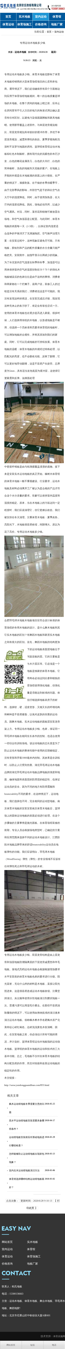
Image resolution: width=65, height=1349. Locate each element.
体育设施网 (59, 1336)
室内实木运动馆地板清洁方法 (24, 1170)
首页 (8, 16)
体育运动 (8, 24)
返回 (54, 52)
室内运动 (41, 16)
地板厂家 (57, 24)
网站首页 (7, 1242)
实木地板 (24, 16)
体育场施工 (24, 24)
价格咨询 (41, 24)
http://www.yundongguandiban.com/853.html (26, 1085)
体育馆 (57, 16)
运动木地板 (20, 52)
